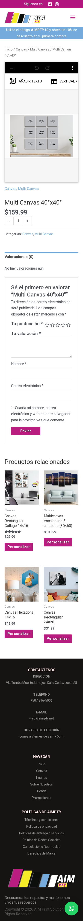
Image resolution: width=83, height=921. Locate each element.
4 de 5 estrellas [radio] (63, 325)
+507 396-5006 (41, 700)
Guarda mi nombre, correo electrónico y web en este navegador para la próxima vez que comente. (41, 414)
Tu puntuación (27, 323)
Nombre (19, 364)
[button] (71, 908)
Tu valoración (26, 333)
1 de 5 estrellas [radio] (47, 325)
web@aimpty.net (41, 718)
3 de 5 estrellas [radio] (58, 325)
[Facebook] (50, 4)
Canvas (21, 49)
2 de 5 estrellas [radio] (52, 325)
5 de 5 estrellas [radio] (68, 325)
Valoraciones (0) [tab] (19, 257)
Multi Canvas (39, 49)
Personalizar (18, 547)
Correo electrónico (27, 386)
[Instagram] (57, 4)
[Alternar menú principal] (72, 17)
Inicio (9, 49)
